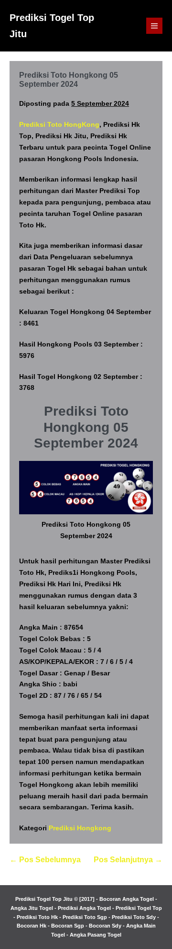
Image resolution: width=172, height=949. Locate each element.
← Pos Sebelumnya (45, 860)
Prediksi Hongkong (80, 828)
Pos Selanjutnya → (128, 860)
